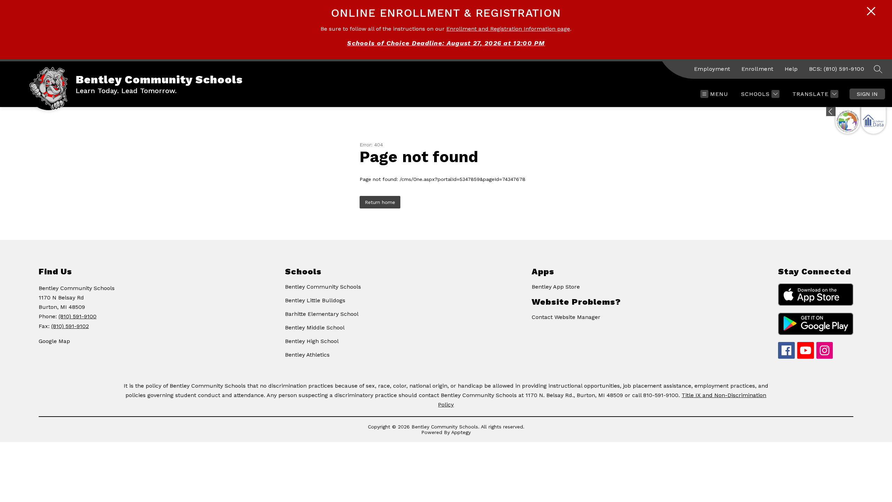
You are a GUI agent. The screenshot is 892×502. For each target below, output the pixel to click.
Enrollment (757, 69)
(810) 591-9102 (70, 326)
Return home (380, 202)
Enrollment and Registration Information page (508, 28)
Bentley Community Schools (323, 286)
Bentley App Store (556, 286)
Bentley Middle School (315, 327)
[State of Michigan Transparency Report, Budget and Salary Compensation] (848, 120)
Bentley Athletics (307, 354)
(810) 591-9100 (78, 316)
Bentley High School (312, 341)
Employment (712, 69)
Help (791, 69)
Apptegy (461, 432)
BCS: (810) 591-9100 (836, 69)
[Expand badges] (831, 111)
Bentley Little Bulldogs (315, 300)
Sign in (867, 94)
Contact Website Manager (566, 317)
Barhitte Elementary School (322, 314)
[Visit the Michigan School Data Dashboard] (873, 120)
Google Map (54, 341)
